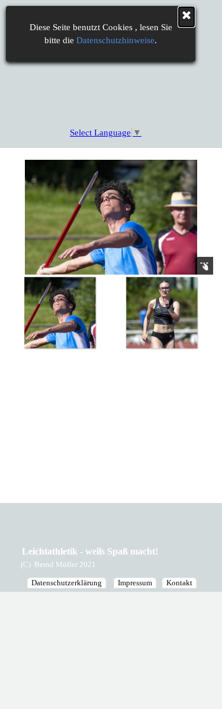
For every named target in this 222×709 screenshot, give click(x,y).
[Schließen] (186, 17)
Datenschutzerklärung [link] (66, 582)
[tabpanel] (75, 564)
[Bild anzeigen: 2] (162, 312)
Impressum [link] (135, 582)
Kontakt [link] (179, 582)
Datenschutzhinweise (115, 40)
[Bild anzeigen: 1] (60, 312)
